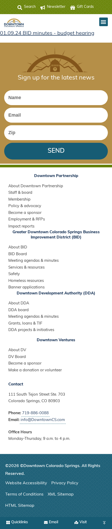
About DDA (18, 303)
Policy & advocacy (24, 206)
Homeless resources (26, 281)
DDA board (18, 310)
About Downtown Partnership (35, 186)
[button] (103, 22)
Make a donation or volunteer (35, 370)
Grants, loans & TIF (25, 324)
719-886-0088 (35, 413)
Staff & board (20, 193)
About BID (17, 247)
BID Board (17, 254)
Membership (19, 200)
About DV (17, 350)
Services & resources (26, 268)
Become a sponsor (24, 213)
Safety (14, 274)
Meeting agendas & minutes (33, 261)
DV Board (17, 357)
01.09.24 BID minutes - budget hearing (47, 33)
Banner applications (26, 287)
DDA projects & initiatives (31, 330)
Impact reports (21, 227)
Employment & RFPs (26, 219)
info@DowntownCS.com (43, 420)
